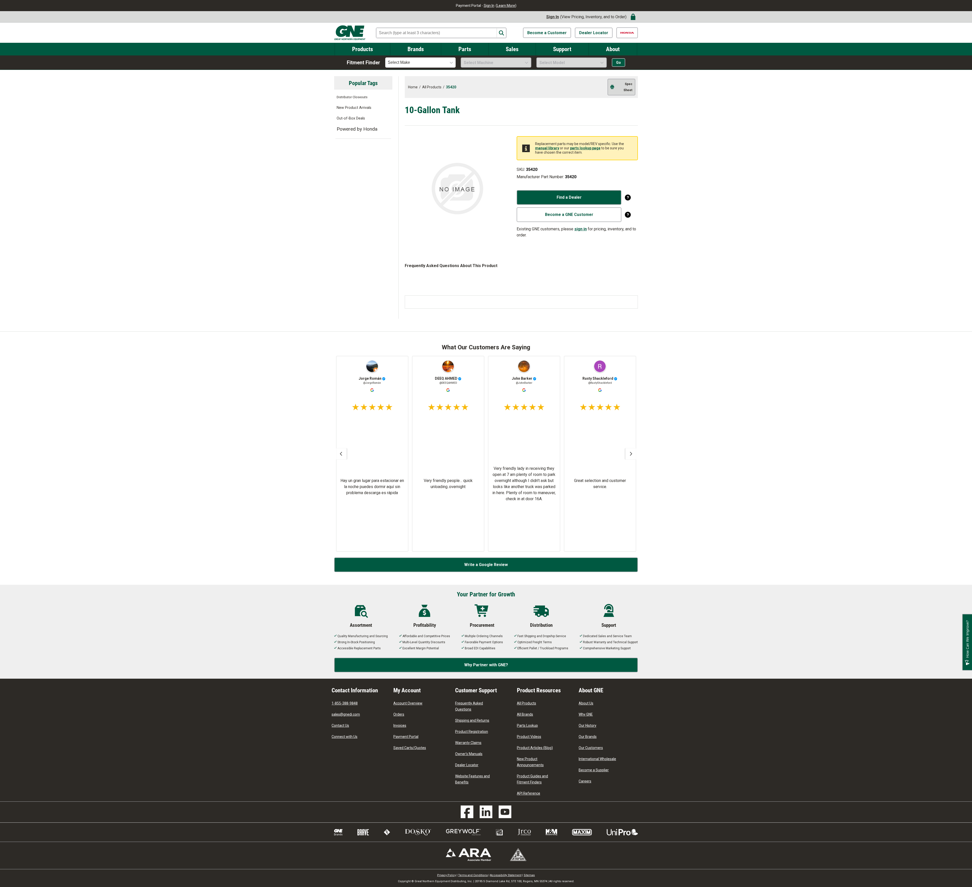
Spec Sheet (627, 87)
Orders (398, 714)
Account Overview (407, 703)
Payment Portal (405, 737)
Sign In (489, 6)
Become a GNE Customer (569, 214)
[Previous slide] (341, 453)
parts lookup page (585, 148)
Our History (587, 725)
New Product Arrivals (354, 108)
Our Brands (588, 737)
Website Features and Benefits (472, 779)
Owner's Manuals (468, 754)
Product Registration (471, 732)
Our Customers (591, 748)
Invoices (399, 725)
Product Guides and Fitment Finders (532, 779)
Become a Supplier (594, 770)
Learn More (506, 6)
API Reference (528, 793)
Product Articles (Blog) (535, 748)
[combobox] (420, 62)
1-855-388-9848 (345, 703)
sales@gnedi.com (346, 714)
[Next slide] (631, 453)
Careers (585, 781)
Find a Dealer (569, 197)
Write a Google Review (486, 564)
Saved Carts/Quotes (409, 748)
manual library (547, 148)
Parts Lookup (527, 725)
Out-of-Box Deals (351, 118)
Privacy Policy (446, 875)
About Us (586, 703)
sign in (580, 229)
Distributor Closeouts (352, 97)
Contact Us (340, 725)
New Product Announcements (530, 762)
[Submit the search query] (501, 33)
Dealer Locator (593, 32)
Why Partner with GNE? (486, 664)
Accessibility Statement (505, 875)
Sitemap (529, 875)
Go (618, 63)
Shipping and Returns (472, 720)
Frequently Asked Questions (469, 706)
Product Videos (529, 737)
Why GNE (586, 714)
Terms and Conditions (473, 875)
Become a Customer (547, 32)
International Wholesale (597, 759)
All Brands (525, 714)
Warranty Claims (468, 743)
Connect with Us (344, 737)
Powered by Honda (357, 129)
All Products (526, 703)
